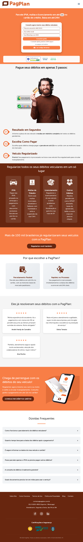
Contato (70, 496)
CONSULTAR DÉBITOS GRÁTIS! (18, 399)
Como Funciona (24, 496)
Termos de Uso (37, 496)
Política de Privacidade (52, 496)
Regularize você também (41, 246)
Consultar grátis (41, 39)
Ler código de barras (42, 47)
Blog (63, 496)
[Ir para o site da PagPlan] (15, 6)
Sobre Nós (13, 496)
